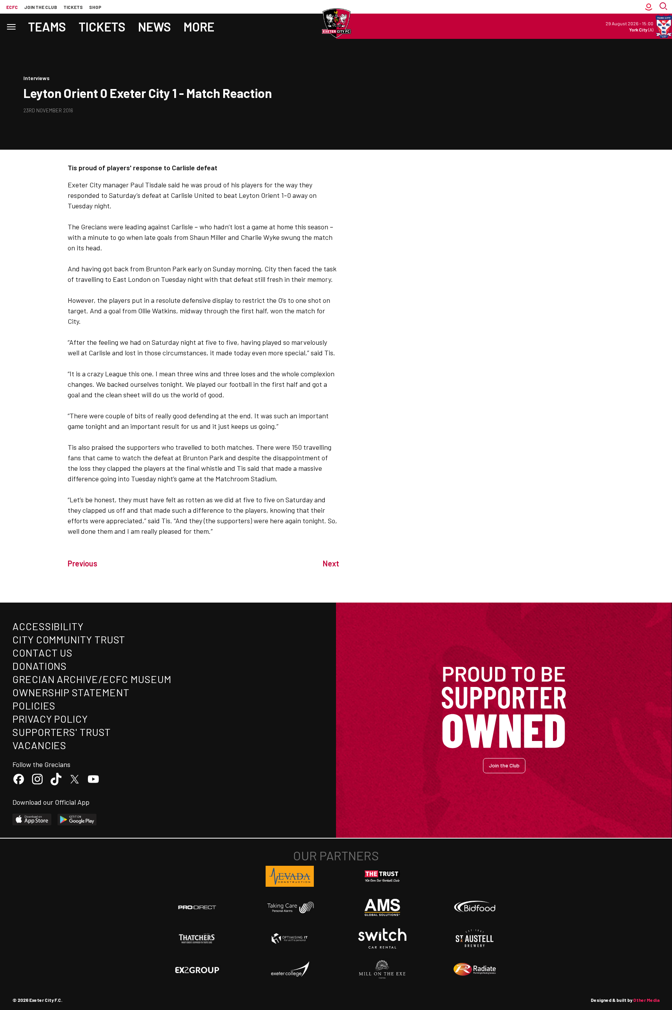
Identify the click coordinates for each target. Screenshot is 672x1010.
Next (331, 563)
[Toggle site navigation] (11, 26)
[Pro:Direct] (197, 907)
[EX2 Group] (197, 969)
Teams (47, 26)
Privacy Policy (50, 719)
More (199, 26)
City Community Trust (68, 639)
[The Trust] (382, 876)
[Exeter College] (290, 969)
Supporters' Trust (61, 732)
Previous (82, 563)
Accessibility (48, 626)
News (154, 26)
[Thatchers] (197, 938)
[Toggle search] (664, 7)
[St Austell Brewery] (475, 938)
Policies (34, 705)
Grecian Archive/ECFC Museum (92, 679)
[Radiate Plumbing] (475, 969)
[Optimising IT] (290, 938)
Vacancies (39, 745)
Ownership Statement (70, 692)
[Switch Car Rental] (382, 938)
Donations (39, 666)
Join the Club (504, 765)
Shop (95, 7)
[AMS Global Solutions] (382, 907)
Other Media (646, 1000)
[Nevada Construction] (290, 876)
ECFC (12, 7)
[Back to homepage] (336, 23)
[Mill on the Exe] (382, 969)
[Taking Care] (290, 907)
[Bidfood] (475, 907)
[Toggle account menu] (648, 7)
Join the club (40, 7)
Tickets (73, 7)
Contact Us (42, 653)
